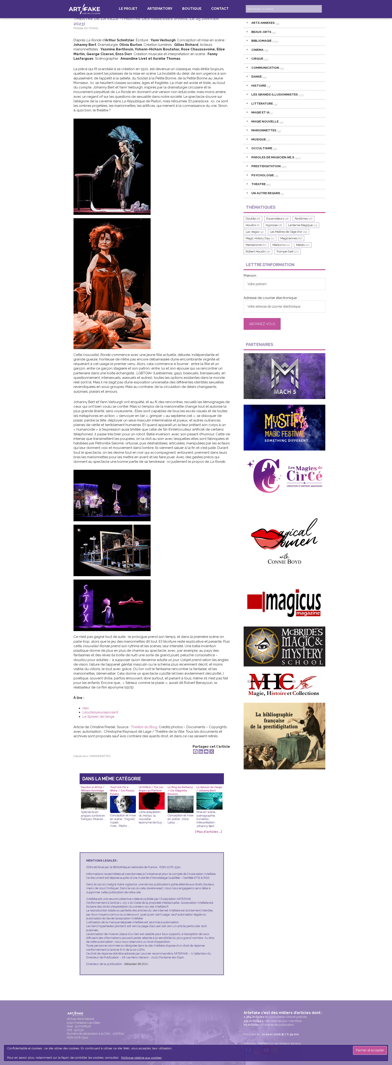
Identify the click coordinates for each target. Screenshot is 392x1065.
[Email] (206, 751)
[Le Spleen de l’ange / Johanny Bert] (209, 795)
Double (253, 218)
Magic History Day (260, 238)
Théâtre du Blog (144, 727)
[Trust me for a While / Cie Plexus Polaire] (123, 799)
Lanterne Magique (302, 225)
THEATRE (258, 184)
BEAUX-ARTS (261, 32)
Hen (86, 708)
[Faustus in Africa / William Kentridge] (94, 795)
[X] (211, 751)
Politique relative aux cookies (141, 1057)
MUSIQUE (258, 139)
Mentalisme (256, 245)
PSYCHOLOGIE (262, 175)
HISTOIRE (258, 85)
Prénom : (251, 276)
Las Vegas (255, 231)
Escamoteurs (277, 218)
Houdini (253, 225)
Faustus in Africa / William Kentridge (93, 789)
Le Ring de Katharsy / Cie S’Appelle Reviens (180, 789)
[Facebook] (195, 751)
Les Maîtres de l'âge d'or (288, 231)
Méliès (302, 245)
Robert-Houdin (258, 251)
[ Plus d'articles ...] (208, 831)
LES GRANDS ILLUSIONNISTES (274, 94)
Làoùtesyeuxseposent (100, 712)
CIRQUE (257, 58)
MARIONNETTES (100, 756)
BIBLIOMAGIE (261, 40)
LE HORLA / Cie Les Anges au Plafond (151, 789)
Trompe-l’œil (287, 251)
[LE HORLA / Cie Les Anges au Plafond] (152, 795)
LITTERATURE (262, 103)
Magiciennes (291, 238)
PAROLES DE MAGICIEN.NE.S (272, 157)
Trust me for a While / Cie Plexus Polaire (122, 789)
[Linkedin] (200, 751)
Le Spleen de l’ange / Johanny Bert (209, 789)
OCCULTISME (261, 148)
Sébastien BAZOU (136, 964)
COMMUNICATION (265, 67)
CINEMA (257, 49)
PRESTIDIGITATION (266, 166)
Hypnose (274, 225)
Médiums (281, 245)
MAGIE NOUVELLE (265, 121)
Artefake (85, 8)
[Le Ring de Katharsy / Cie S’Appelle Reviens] (181, 799)
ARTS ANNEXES (263, 22)
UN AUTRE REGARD (265, 193)
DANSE (256, 76)
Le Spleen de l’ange (98, 717)
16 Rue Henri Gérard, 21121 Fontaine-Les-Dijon (83, 1020)
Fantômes (303, 218)
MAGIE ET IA (260, 112)
